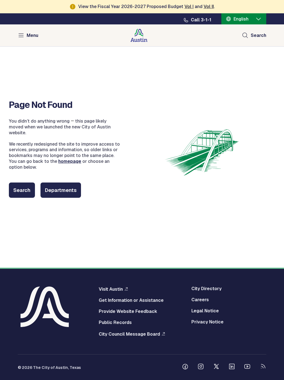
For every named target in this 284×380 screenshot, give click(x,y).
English (241, 19)
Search (258, 35)
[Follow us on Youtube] (247, 367)
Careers (200, 300)
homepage (69, 161)
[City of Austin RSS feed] (263, 367)
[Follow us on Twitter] (216, 367)
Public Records (115, 322)
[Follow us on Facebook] (185, 367)
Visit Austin (111, 289)
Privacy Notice (207, 322)
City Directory (206, 289)
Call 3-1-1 (201, 20)
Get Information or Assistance (131, 300)
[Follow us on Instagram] (200, 367)
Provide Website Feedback (128, 311)
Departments (61, 190)
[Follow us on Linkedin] (232, 367)
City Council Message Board (129, 333)
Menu (32, 35)
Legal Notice (205, 311)
